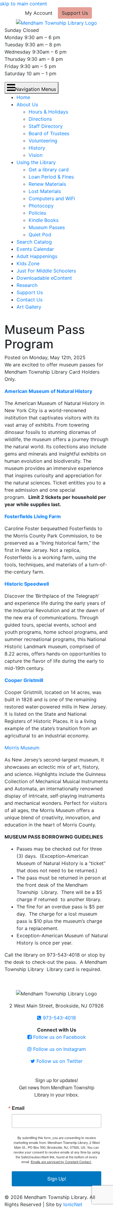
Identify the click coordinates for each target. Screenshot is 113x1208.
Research (27, 285)
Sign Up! (56, 1178)
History (37, 148)
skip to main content (23, 4)
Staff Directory (46, 126)
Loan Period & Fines (51, 177)
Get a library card (49, 170)
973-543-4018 (58, 1018)
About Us (27, 104)
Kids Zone (28, 263)
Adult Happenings (37, 256)
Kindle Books (43, 220)
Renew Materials (47, 184)
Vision (35, 155)
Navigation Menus (35, 89)
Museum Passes (47, 227)
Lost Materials (45, 191)
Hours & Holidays (48, 112)
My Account (38, 13)
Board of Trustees (49, 133)
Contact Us (29, 300)
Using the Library (36, 162)
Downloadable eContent (44, 278)
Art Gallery (29, 307)
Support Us (75, 13)
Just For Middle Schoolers (46, 271)
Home (23, 97)
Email (18, 1108)
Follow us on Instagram (59, 1049)
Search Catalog (34, 242)
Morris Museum (22, 748)
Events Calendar (35, 249)
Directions (40, 119)
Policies (37, 213)
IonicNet (72, 1204)
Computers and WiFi (52, 198)
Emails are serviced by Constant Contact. (61, 1161)
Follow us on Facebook (59, 1037)
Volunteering (43, 141)
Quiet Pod (40, 235)
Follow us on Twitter (59, 1061)
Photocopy (41, 206)
